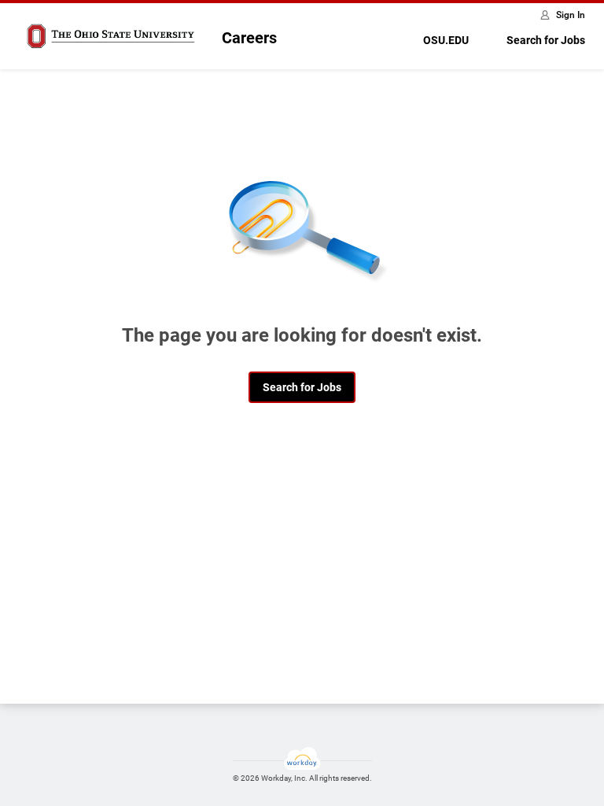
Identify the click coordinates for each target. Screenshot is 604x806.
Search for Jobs (545, 40)
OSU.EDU (446, 40)
